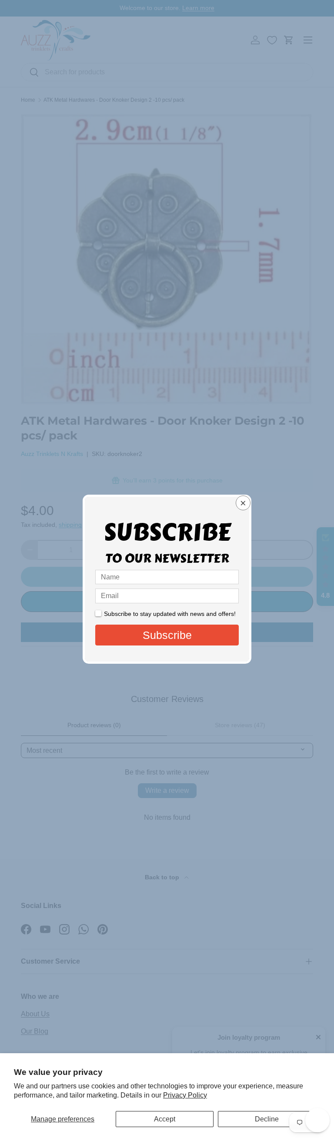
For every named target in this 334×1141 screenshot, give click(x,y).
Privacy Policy (185, 1095)
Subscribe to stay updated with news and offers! (170, 613)
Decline (267, 1119)
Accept (164, 1119)
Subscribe (167, 635)
